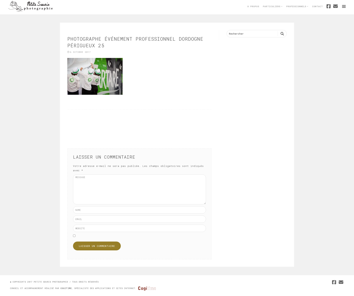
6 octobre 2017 (80, 52)
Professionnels (297, 6)
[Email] (335, 7)
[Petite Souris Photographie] (30, 5)
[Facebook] (329, 7)
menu (344, 6)
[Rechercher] (282, 33)
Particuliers (272, 6)
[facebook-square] (334, 283)
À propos (253, 6)
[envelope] (341, 283)
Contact (317, 6)
